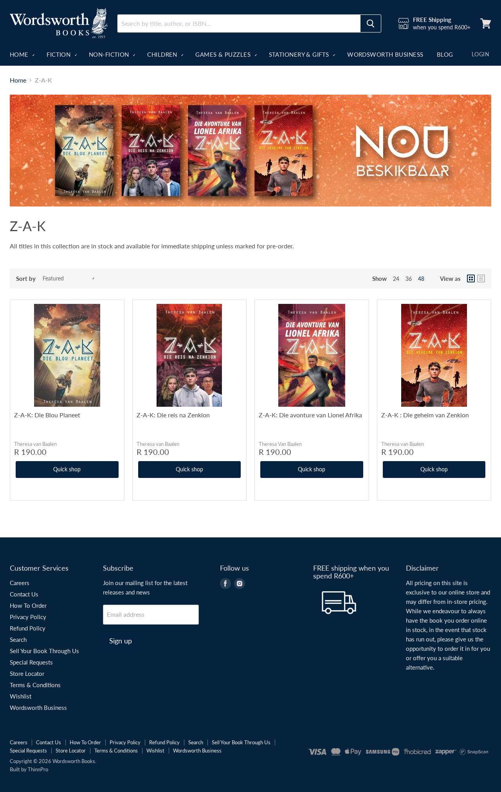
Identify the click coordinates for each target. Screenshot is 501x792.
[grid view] (471, 278)
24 (396, 278)
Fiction (59, 54)
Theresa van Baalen (35, 444)
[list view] (481, 278)
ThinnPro (38, 769)
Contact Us (24, 594)
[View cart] (485, 23)
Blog (445, 54)
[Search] (370, 23)
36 (408, 278)
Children (163, 54)
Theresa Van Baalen (280, 444)
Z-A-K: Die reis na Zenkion (173, 414)
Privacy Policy (28, 616)
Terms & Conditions (35, 684)
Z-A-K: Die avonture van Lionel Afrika (310, 414)
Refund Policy (27, 628)
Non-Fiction (110, 54)
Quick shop (67, 469)
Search (18, 639)
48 (421, 278)
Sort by (26, 278)
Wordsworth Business (385, 54)
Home (20, 54)
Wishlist (20, 696)
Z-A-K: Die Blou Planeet (47, 414)
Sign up (120, 640)
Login (480, 54)
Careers (19, 582)
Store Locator (27, 673)
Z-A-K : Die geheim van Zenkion (425, 414)
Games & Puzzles (223, 54)
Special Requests (31, 662)
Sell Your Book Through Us (44, 650)
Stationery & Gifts (300, 54)
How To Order (28, 605)
